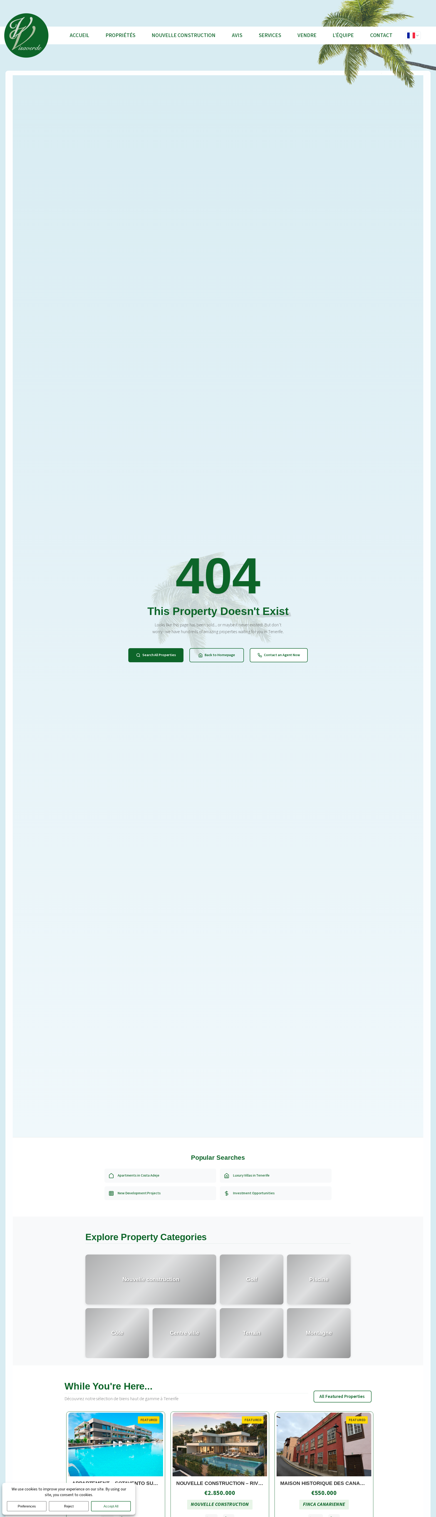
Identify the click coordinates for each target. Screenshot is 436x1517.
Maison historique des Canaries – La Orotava (344, 1483)
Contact (381, 35)
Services (270, 35)
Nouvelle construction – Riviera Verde (232, 1483)
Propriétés (120, 35)
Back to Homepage (220, 654)
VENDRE (306, 35)
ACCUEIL (79, 35)
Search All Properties (159, 654)
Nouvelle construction (184, 35)
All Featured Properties (342, 1396)
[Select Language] (413, 35)
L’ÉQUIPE (343, 35)
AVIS (237, 35)
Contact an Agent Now (282, 654)
